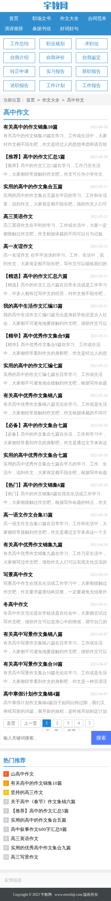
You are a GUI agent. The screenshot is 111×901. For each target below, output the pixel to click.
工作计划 (55, 85)
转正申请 (19, 71)
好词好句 (69, 28)
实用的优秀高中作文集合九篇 (41, 847)
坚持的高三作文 (27, 792)
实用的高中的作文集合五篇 (38, 820)
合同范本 (97, 18)
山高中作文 (22, 773)
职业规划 (55, 43)
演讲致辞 (14, 28)
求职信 (92, 43)
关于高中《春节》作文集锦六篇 (43, 801)
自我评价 (55, 57)
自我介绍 (19, 57)
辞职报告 (91, 71)
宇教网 (46, 894)
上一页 (30, 723)
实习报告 (55, 71)
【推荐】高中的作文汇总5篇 (40, 810)
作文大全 (69, 18)
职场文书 (41, 18)
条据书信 (41, 28)
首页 (13, 18)
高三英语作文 (25, 838)
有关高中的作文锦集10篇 (36, 783)
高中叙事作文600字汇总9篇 (39, 829)
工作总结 (19, 43)
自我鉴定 (91, 57)
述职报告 (19, 85)
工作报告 (91, 85)
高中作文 (75, 100)
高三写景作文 (25, 857)
